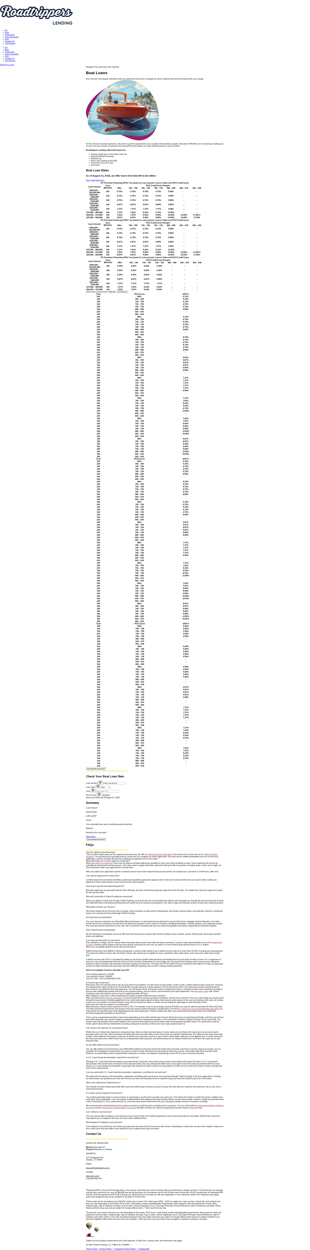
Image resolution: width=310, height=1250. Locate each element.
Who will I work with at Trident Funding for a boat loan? (109, 896)
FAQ (7, 39)
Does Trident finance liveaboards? (100, 930)
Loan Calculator (12, 37)
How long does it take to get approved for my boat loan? (110, 867)
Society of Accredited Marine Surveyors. (119, 1108)
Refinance (100, 180)
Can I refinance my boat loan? (99, 1112)
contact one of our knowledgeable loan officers (201, 1009)
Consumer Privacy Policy (125, 1249)
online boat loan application (160, 854)
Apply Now (90, 837)
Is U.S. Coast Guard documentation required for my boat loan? (112, 1057)
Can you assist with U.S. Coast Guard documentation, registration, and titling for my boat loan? (126, 1072)
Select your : (97, 292)
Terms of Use (91, 1249)
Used (92, 180)
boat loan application (113, 998)
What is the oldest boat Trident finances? (103, 1083)
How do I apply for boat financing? (100, 852)
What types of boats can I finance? (100, 907)
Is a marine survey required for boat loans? (104, 1093)
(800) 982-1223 (92, 1176)
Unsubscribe (143, 1249)
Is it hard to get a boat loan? (98, 983)
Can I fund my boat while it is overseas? (103, 940)
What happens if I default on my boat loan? (104, 1122)
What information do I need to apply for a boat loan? (108, 861)
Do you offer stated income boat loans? (102, 1045)
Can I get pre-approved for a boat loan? (103, 876)
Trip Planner (10, 43)
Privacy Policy (106, 1249)
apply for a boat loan (104, 863)
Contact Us (9, 41)
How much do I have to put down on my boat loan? (107, 1004)
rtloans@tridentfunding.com (98, 1168)
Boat (7, 33)
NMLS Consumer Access (141, 1245)
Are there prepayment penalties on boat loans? (106, 1013)
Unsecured (9, 35)
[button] (155, 852)
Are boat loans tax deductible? (99, 917)
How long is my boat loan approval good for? (105, 886)
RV (6, 30)
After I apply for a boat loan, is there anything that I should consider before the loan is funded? (126, 996)
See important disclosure (96, 768)
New (88, 180)
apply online (203, 991)
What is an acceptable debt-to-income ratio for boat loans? (111, 947)
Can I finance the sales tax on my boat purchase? (107, 1028)
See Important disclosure (96, 839)
